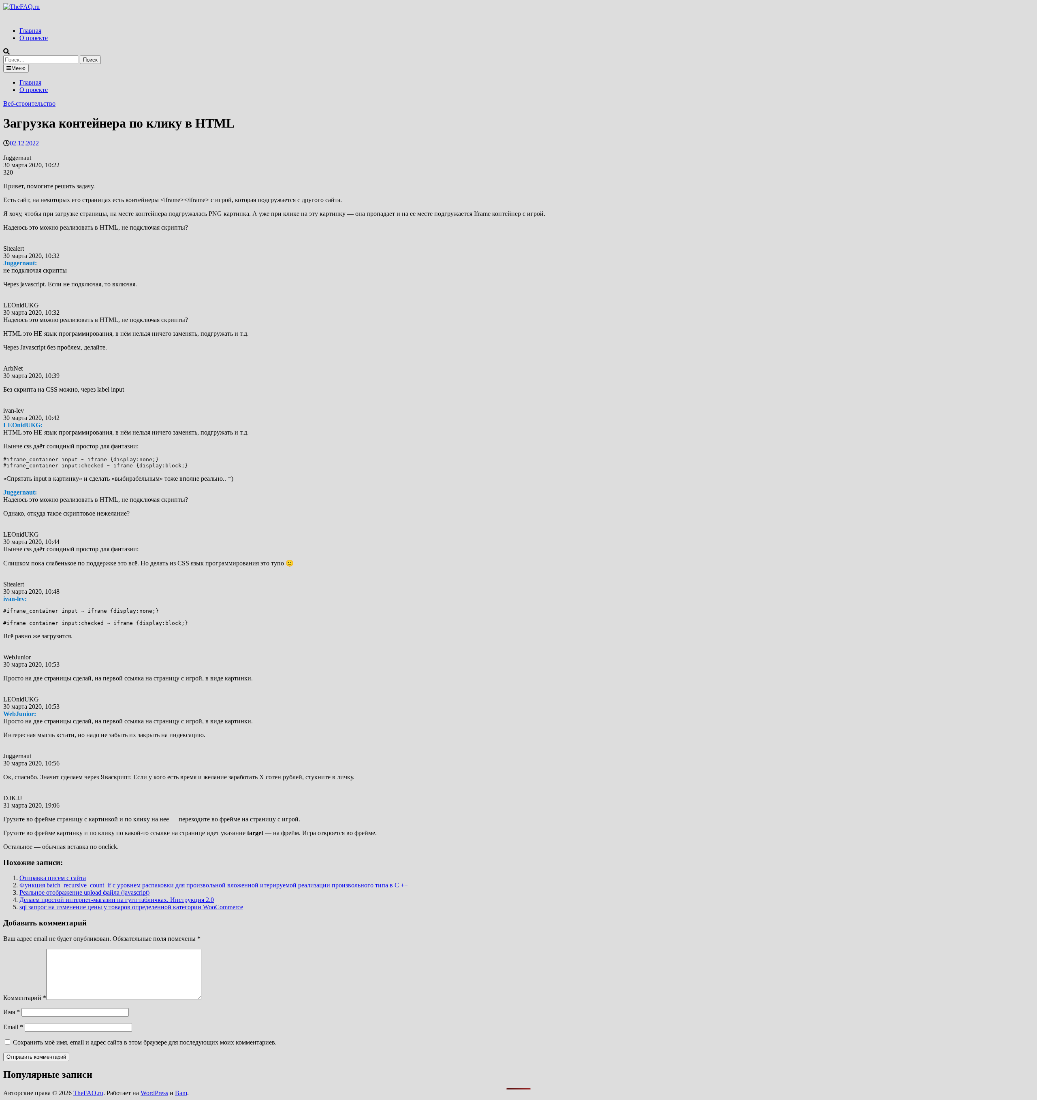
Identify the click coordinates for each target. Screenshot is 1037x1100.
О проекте (33, 37)
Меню (18, 68)
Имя (11, 1011)
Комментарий (24, 997)
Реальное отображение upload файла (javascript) (84, 892)
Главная (30, 30)
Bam (181, 1092)
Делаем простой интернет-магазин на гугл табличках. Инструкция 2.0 (116, 899)
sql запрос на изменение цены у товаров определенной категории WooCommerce (131, 907)
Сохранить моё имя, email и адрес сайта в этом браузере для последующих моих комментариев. (145, 1042)
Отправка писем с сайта (52, 877)
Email (13, 1026)
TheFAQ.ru (88, 1092)
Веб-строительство (29, 103)
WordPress (154, 1092)
